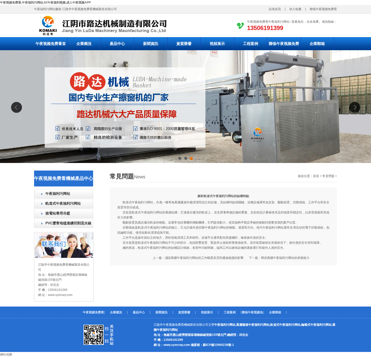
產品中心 (117, 43)
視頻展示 (217, 43)
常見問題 (328, 176)
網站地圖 (6, 354)
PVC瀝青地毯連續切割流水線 (68, 223)
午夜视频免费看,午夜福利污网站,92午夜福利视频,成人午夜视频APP (45, 2)
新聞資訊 (150, 43)
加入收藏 (293, 9)
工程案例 (250, 43)
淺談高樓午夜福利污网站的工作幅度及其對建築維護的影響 (204, 258)
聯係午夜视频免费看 (325, 9)
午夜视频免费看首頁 (51, 45)
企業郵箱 (317, 43)
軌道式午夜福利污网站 (63, 203)
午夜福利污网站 (57, 193)
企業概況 (84, 43)
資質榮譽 (184, 43)
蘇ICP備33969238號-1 (218, 345)
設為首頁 (276, 9)
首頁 (316, 176)
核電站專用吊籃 (57, 213)
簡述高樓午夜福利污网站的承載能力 (285, 258)
